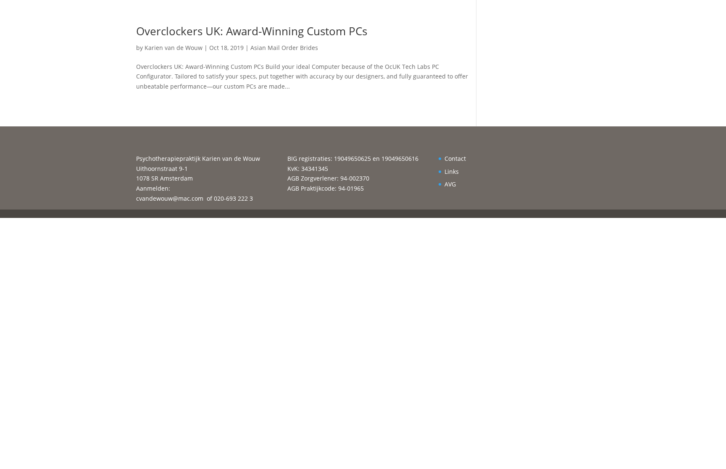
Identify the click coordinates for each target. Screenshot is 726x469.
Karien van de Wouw (174, 48)
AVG (450, 184)
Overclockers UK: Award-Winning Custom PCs (251, 31)
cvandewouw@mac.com (169, 198)
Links (452, 172)
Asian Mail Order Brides (284, 48)
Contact (455, 158)
